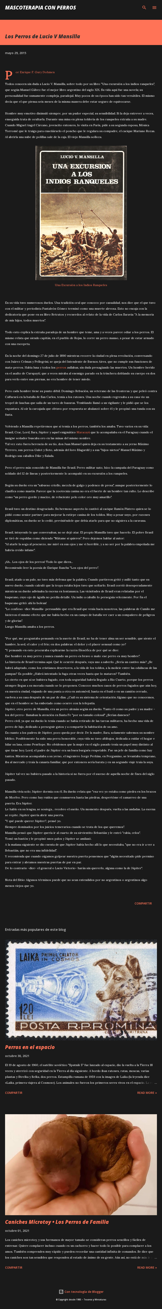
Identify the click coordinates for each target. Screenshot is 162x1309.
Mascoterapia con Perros (40, 7)
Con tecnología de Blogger (84, 1292)
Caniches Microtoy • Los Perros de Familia (57, 1221)
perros (61, 367)
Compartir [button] (143, 903)
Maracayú (83, 432)
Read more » (147, 1093)
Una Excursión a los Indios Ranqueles (81, 285)
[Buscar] (144, 7)
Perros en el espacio (30, 1047)
